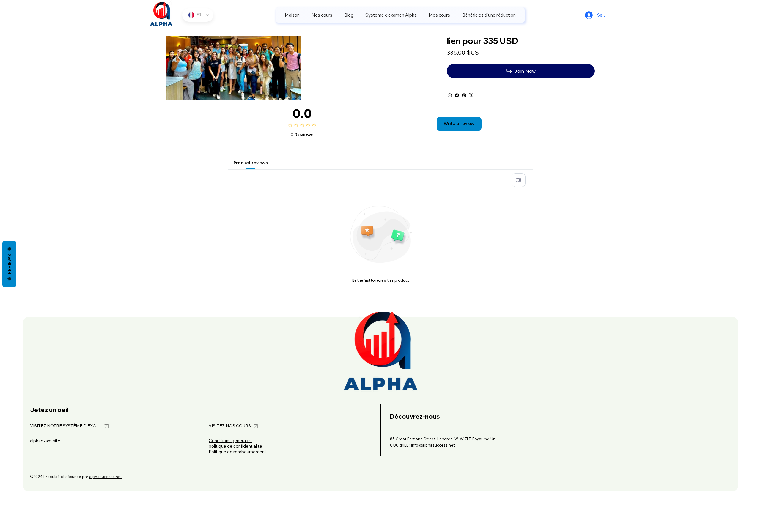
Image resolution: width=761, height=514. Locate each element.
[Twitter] (471, 95)
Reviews (9, 264)
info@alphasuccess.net (433, 445)
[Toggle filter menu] (519, 180)
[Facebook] (457, 95)
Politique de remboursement (237, 452)
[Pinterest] (464, 95)
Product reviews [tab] (251, 163)
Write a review (459, 124)
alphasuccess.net (105, 476)
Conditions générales (230, 440)
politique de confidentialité (235, 446)
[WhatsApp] (450, 95)
